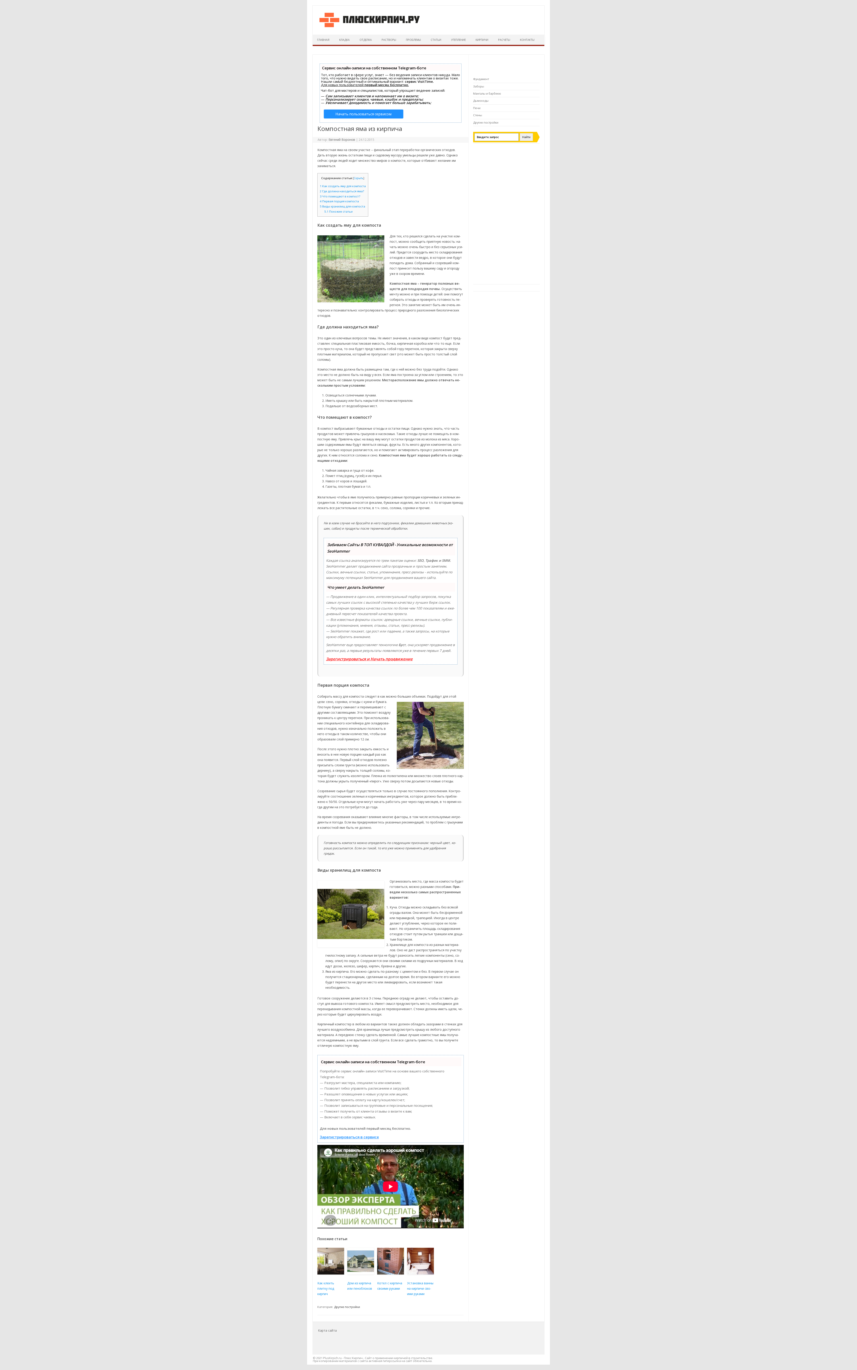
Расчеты (504, 40)
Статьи (436, 40)
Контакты (527, 40)
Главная (323, 40)
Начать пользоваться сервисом (363, 114)
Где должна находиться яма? (342, 191)
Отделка (366, 40)
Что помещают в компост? (340, 196)
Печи (477, 108)
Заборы (478, 86)
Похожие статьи (338, 211)
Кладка (344, 40)
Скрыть (358, 178)
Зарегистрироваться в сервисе (349, 1137)
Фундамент (481, 79)
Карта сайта (327, 1330)
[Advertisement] (506, 216)
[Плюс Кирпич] (369, 27)
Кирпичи (482, 40)
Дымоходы (481, 101)
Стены (477, 115)
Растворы (389, 40)
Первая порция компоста (339, 201)
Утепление (458, 40)
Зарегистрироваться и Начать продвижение (369, 658)
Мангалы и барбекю (487, 93)
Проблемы (413, 40)
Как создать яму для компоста (343, 186)
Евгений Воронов (342, 139)
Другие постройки (347, 1307)
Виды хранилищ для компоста (342, 206)
